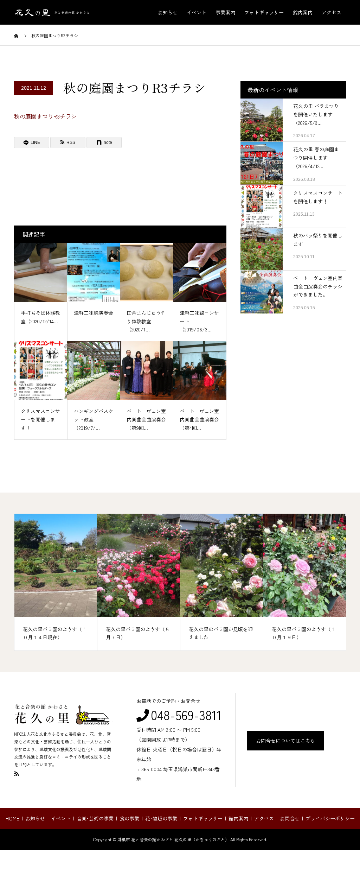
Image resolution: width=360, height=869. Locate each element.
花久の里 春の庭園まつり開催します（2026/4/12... (316, 158)
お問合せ (290, 818)
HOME (12, 818)
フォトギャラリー (264, 12)
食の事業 (129, 818)
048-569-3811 (186, 714)
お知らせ (168, 12)
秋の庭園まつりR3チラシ (45, 116)
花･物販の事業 (161, 818)
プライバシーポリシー (330, 818)
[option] (55, 582)
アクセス (331, 12)
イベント (196, 12)
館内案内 (303, 12)
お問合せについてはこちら (285, 740)
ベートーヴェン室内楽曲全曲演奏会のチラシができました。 (317, 286)
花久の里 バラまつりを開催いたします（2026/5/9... (316, 114)
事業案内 (225, 12)
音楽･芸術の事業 (95, 818)
